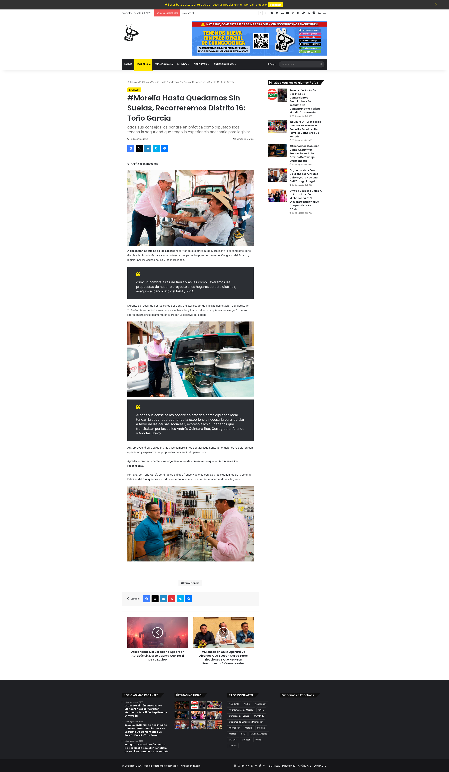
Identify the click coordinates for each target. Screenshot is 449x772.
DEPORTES (200, 64)
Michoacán (234, 727)
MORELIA (142, 64)
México (232, 733)
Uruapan (246, 739)
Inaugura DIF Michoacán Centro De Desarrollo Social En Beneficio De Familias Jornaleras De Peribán (236, 13)
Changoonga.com (190, 765)
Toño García (191, 583)
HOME (128, 64)
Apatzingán (260, 704)
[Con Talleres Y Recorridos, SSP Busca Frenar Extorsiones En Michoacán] (198, 724)
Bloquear (261, 4)
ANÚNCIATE (304, 765)
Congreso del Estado (239, 716)
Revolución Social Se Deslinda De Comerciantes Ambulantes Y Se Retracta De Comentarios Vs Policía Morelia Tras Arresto (305, 101)
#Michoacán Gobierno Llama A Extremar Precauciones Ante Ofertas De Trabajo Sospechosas (304, 153)
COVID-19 (259, 716)
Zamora (233, 745)
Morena (261, 727)
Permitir (275, 4)
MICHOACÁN (162, 64)
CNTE (261, 710)
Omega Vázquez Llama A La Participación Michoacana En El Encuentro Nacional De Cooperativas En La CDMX (306, 200)
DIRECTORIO (289, 765)
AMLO (247, 704)
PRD (243, 733)
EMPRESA (274, 765)
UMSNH (233, 739)
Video (258, 739)
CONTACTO (320, 765)
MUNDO (182, 64)
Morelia (248, 727)
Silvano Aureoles (258, 733)
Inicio (132, 82)
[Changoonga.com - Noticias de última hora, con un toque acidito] (130, 32)
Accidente (234, 704)
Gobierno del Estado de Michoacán (246, 721)
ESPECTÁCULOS (224, 64)
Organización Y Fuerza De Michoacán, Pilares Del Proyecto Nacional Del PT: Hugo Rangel (304, 175)
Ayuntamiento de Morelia (241, 710)
